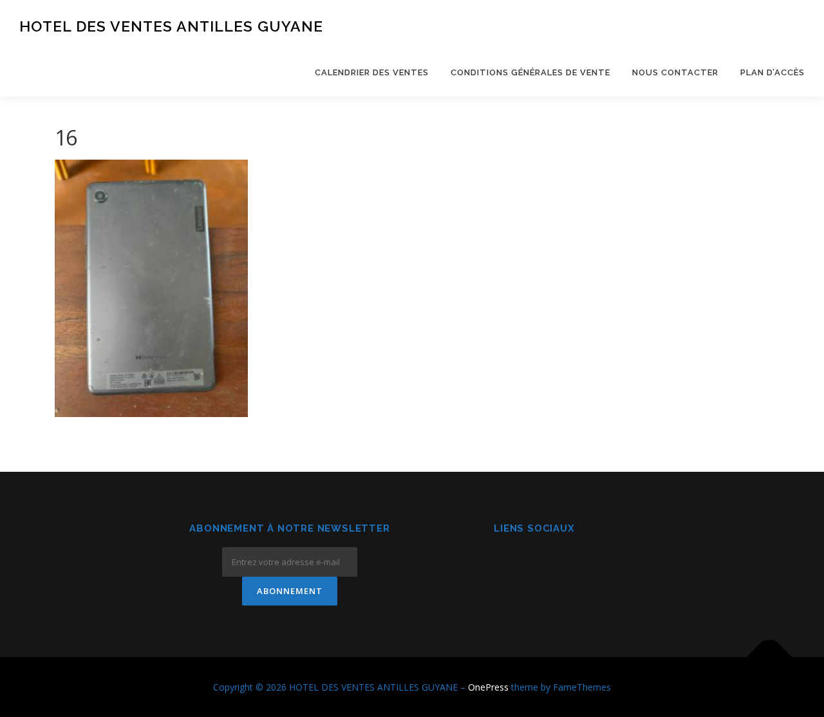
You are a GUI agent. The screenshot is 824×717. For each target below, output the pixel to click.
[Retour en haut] (769, 657)
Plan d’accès (772, 72)
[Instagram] (534, 563)
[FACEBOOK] (503, 563)
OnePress (488, 687)
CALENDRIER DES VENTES (372, 72)
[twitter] (566, 563)
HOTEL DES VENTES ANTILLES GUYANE (171, 26)
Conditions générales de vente (530, 72)
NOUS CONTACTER (675, 72)
